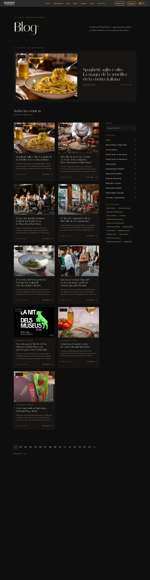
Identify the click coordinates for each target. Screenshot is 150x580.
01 (16, 447)
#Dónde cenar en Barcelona (115, 219)
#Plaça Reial (127, 241)
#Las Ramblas (111, 230)
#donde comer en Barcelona (115, 223)
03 (25, 447)
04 (30, 447)
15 (84, 447)
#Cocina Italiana (112, 215)
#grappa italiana (128, 226)
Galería (84, 3)
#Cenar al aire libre (124, 208)
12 (69, 447)
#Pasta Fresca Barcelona (114, 241)
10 (60, 447)
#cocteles (122, 215)
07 (45, 447)
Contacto (101, 3)
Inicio (47, 3)
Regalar (131, 3)
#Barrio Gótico (111, 208)
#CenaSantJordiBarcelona (115, 212)
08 (50, 447)
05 (35, 447)
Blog (92, 3)
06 (40, 447)
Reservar (120, 3)
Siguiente (18, 453)
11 (64, 447)
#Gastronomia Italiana (113, 226)
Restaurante (58, 3)
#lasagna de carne (123, 230)
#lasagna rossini (112, 234)
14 (79, 447)
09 (55, 447)
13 (74, 447)
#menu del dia (123, 234)
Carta (68, 3)
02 (20, 447)
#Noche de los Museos (114, 238)
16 (89, 447)
